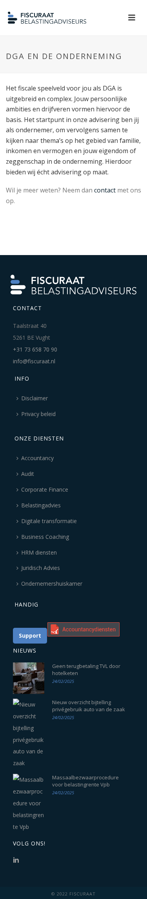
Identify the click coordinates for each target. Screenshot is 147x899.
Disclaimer (34, 398)
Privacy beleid (38, 414)
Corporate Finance (44, 489)
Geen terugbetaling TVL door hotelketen (86, 669)
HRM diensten (39, 552)
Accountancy (37, 458)
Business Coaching (45, 536)
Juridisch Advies (40, 568)
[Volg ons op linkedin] (16, 860)
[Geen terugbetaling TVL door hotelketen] (28, 678)
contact (105, 190)
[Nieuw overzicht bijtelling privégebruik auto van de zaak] (28, 734)
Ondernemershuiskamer (51, 583)
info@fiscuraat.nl (34, 361)
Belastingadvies (41, 505)
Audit (27, 473)
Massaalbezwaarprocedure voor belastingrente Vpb (85, 781)
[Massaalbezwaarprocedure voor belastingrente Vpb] (28, 803)
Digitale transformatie (49, 521)
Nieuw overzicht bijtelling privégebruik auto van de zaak (88, 706)
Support (30, 635)
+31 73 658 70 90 (35, 349)
